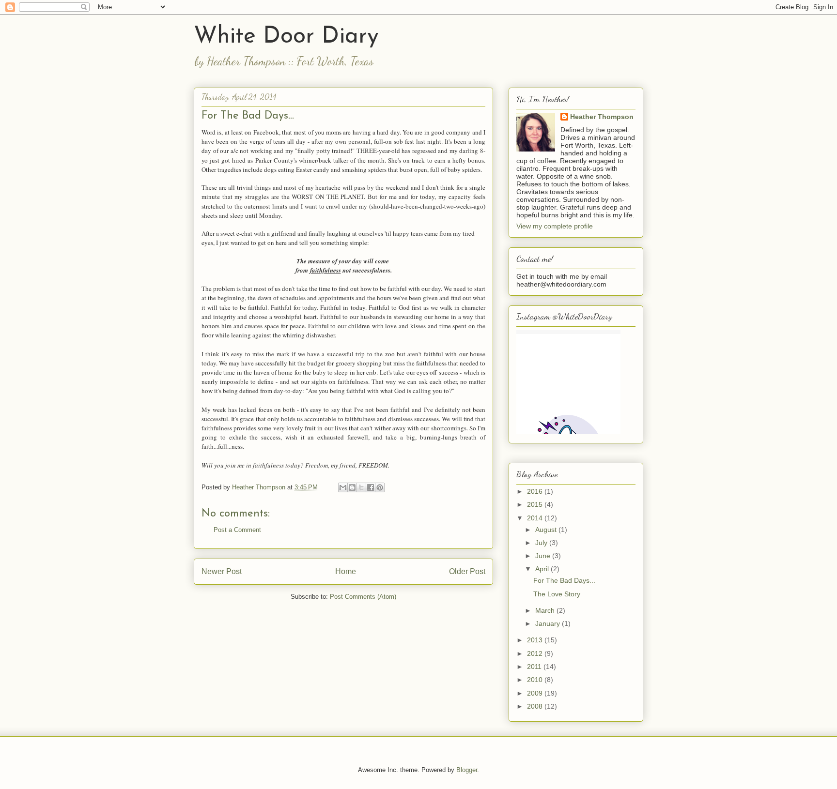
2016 (535, 491)
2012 (535, 653)
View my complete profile (554, 226)
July (542, 542)
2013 (535, 640)
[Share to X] (361, 487)
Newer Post (222, 571)
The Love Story (556, 594)
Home (345, 571)
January (548, 623)
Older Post (467, 571)
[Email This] (343, 487)
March (546, 610)
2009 (535, 693)
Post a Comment (237, 529)
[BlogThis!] (352, 487)
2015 (535, 504)
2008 (535, 706)
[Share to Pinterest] (380, 487)
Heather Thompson (602, 117)
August (546, 529)
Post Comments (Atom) (363, 596)
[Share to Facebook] (370, 487)
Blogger (466, 770)
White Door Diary (286, 36)
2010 (535, 679)
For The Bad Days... (564, 580)
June (543, 556)
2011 (535, 666)
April (543, 569)
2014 (535, 518)
